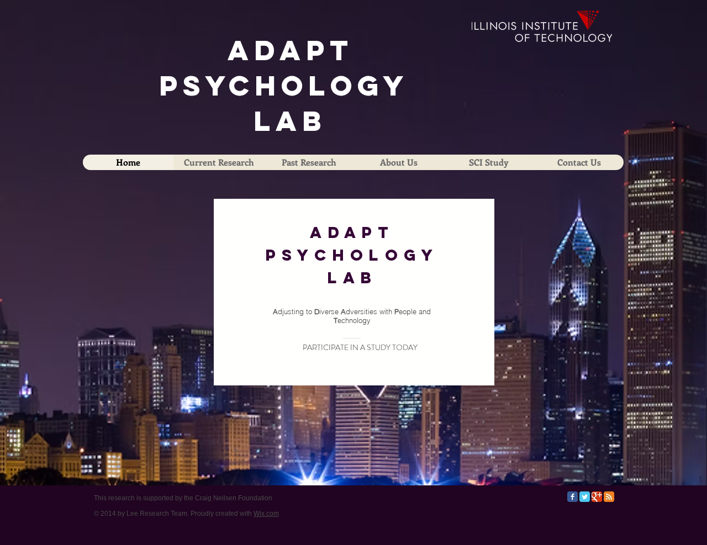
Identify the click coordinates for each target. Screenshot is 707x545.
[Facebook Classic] (572, 496)
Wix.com (266, 513)
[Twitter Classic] (584, 496)
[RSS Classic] (609, 496)
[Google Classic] (597, 496)
